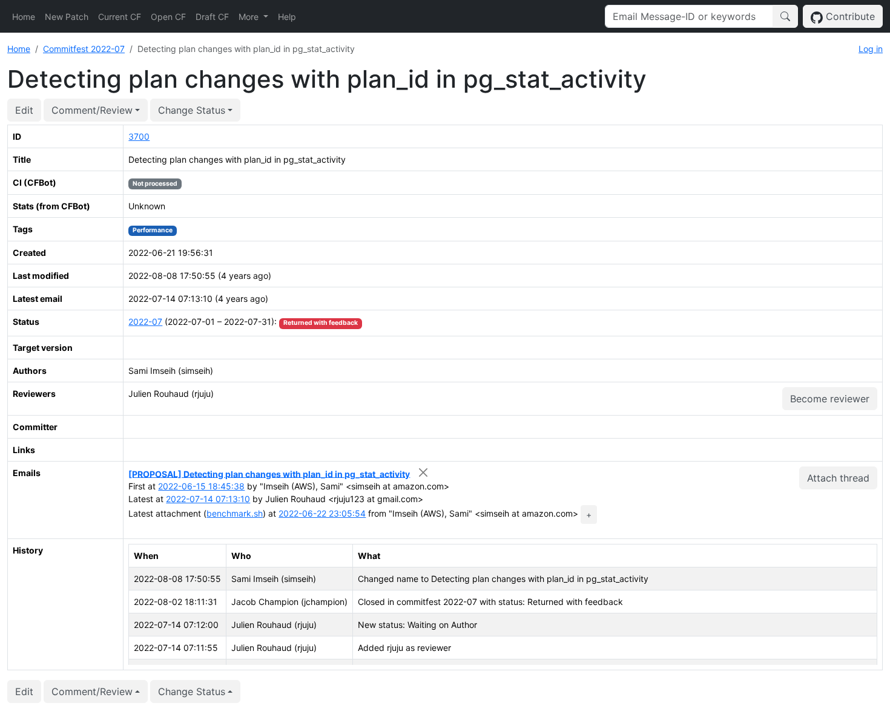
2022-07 (145, 321)
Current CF (119, 16)
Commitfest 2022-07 (84, 49)
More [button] (250, 16)
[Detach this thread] (423, 472)
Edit (24, 110)
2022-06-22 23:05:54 (322, 513)
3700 (139, 136)
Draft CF (212, 16)
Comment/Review (92, 110)
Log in (871, 49)
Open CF (168, 16)
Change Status (191, 110)
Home (23, 16)
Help (287, 16)
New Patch (66, 16)
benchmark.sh (234, 513)
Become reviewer (829, 399)
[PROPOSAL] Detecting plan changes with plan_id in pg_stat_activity (269, 473)
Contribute (849, 16)
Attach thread (838, 478)
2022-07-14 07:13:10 (208, 499)
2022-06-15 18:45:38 (201, 486)
